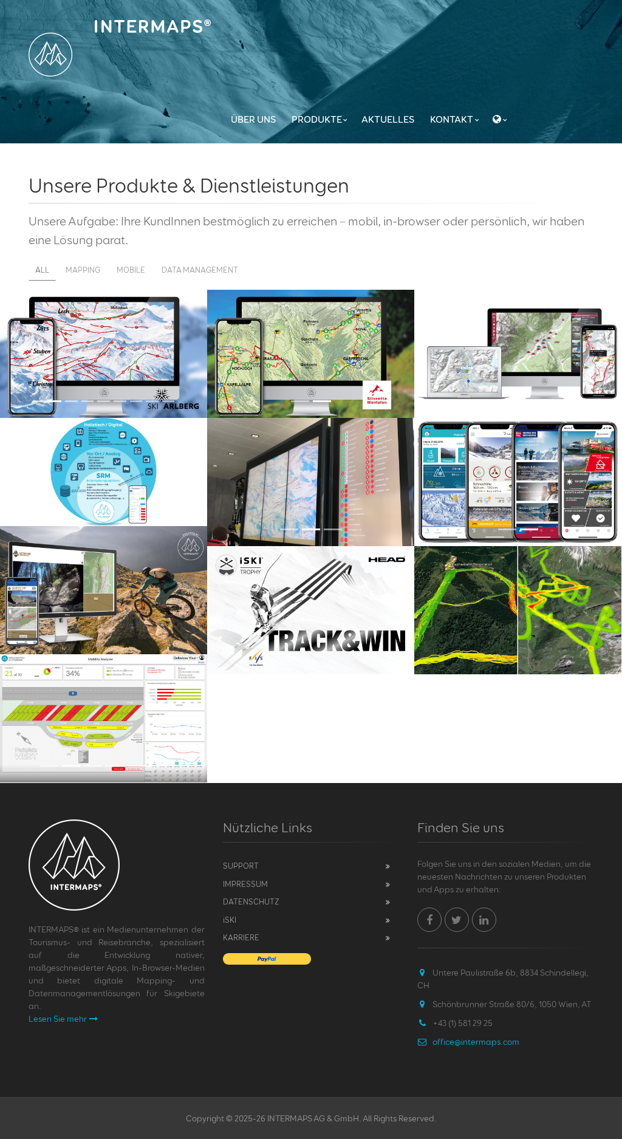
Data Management (200, 270)
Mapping (83, 270)
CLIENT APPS (518, 435)
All (42, 270)
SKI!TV (311, 435)
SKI (229, 920)
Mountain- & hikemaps (310, 307)
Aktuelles (387, 119)
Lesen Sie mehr (58, 1018)
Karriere (241, 937)
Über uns (253, 119)
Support (241, 865)
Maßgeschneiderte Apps (104, 543)
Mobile (131, 270)
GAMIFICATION (311, 563)
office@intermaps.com (475, 1041)
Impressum (245, 884)
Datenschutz (251, 901)
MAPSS (518, 307)
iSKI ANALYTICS (518, 563)
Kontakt (451, 119)
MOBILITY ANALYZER (104, 671)
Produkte (317, 119)
